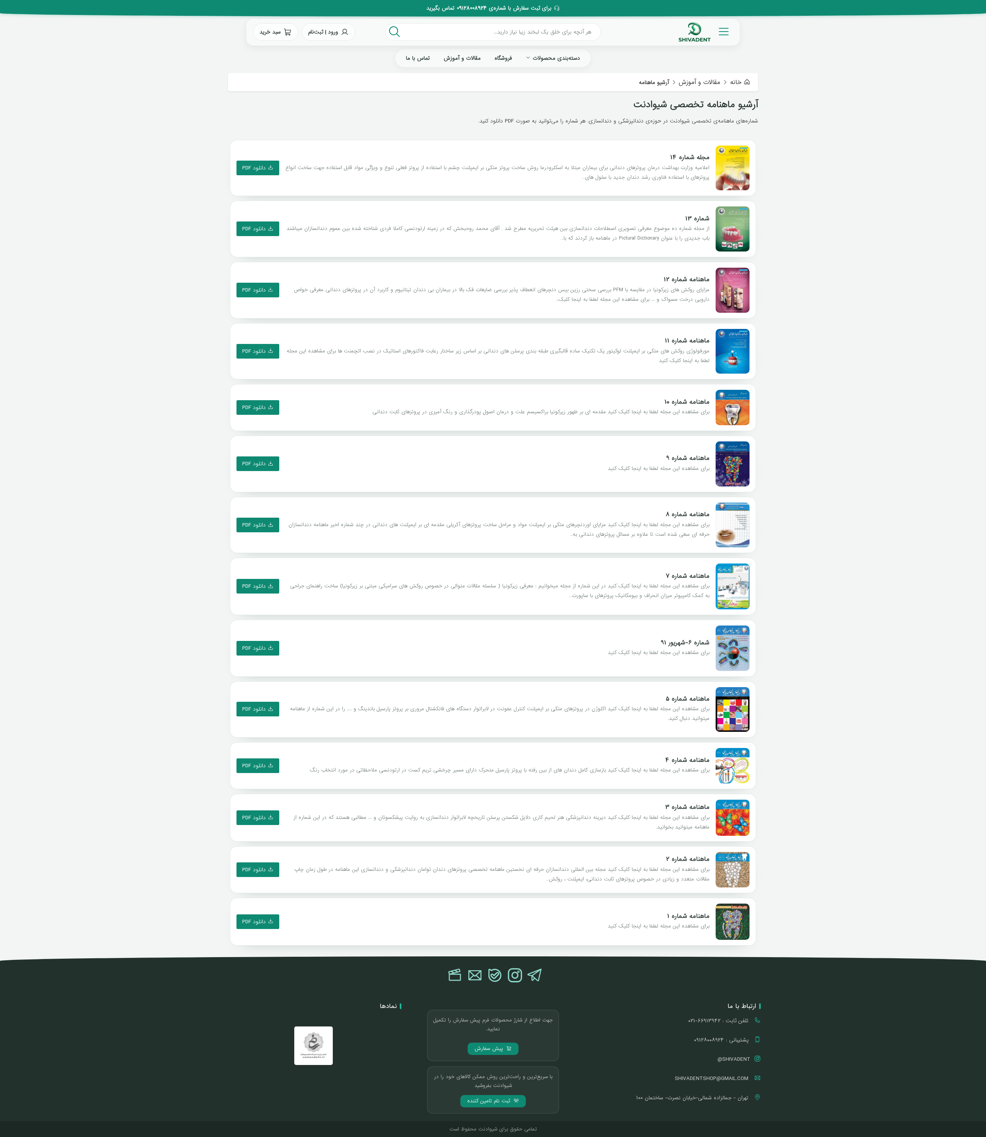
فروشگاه (503, 58)
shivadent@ (734, 1059)
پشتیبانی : (722, 1040)
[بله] (495, 976)
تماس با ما (418, 58)
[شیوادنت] (695, 32)
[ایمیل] (475, 976)
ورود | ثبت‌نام (323, 32)
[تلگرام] (535, 976)
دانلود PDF (255, 168)
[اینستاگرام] (515, 976)
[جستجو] (394, 32)
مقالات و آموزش (462, 58)
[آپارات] (455, 976)
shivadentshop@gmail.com (712, 1078)
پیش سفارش (490, 1049)
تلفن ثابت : (719, 1020)
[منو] (723, 32)
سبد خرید (270, 32)
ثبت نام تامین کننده (489, 1101)
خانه (736, 82)
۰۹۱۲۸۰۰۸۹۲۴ (471, 8)
